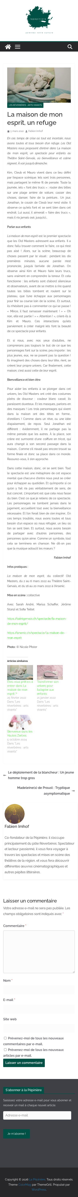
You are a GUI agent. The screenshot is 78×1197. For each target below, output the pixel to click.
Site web (10, 1019)
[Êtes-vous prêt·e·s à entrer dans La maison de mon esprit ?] (20, 672)
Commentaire (14, 926)
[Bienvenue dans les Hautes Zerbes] (20, 722)
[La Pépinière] (8, 47)
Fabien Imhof (35, 131)
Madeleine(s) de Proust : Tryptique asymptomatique (43, 790)
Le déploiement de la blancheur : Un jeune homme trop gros (41, 775)
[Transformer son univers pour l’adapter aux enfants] (50, 672)
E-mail (9, 1000)
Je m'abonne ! (16, 1133)
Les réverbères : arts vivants (25, 105)
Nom (7, 980)
